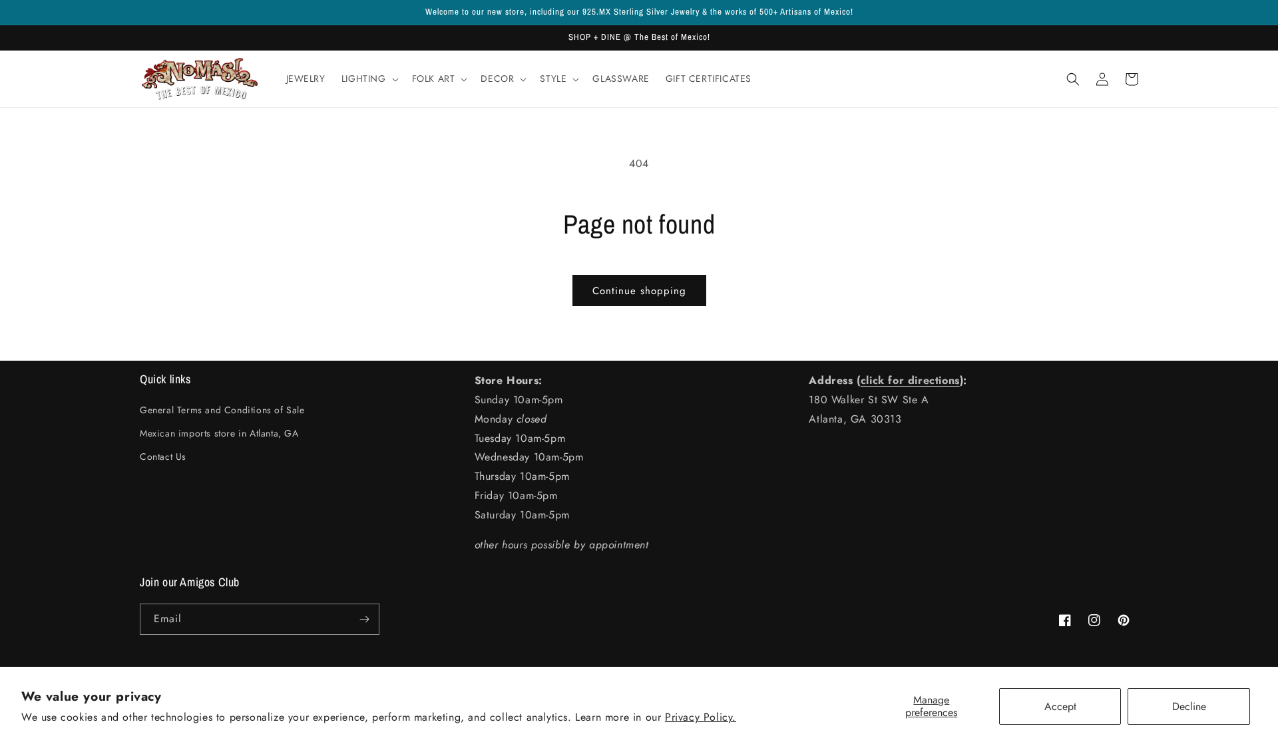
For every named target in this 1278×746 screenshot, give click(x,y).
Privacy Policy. (700, 717)
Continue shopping (639, 290)
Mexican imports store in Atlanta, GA (219, 433)
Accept (1060, 706)
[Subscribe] (364, 619)
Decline (1189, 706)
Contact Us (163, 456)
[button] (368, 79)
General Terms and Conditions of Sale (222, 410)
